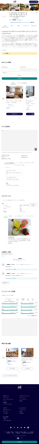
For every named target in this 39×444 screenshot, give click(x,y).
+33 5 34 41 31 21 (24, 155)
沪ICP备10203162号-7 (22, 435)
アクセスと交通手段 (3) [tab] (9, 162)
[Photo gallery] (19, 7)
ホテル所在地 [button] (6, 126)
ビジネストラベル (22, 397)
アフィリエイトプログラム (7, 404)
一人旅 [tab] (32, 300)
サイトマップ (5, 411)
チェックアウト (23, 67)
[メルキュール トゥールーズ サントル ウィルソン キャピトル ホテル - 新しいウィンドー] (27, 352)
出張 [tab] (28, 300)
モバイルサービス (22, 409)
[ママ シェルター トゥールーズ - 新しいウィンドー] (12, 352)
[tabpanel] (19, 101)
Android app (21, 413)
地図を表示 (32, 22)
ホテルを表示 (12, 368)
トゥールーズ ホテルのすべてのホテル (10, 375)
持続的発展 (5, 402)
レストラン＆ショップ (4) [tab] (19, 165)
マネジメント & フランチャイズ (8, 399)
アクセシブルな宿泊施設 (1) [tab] (22, 82)
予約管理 (4, 418)
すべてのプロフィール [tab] (9, 300)
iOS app (21, 411)
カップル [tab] (17, 300)
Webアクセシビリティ (6, 409)
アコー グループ (5, 397)
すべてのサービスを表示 (33, 205)
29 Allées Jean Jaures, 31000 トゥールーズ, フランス (20, 22)
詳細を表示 (10, 243)
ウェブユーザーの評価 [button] (8, 291)
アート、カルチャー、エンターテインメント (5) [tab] (25, 162)
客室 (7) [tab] (13, 82)
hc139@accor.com (24, 157)
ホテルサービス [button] (6, 196)
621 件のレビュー (20, 19)
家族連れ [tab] (23, 300)
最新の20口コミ (6, 282)
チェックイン (5, 67)
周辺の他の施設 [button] (6, 343)
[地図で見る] (19, 140)
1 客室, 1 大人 (4, 72)
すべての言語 (5, 413)
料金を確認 (19, 441)
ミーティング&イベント (23, 399)
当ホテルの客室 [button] (6, 62)
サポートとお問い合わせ (7, 420)
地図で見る (24, 365)
